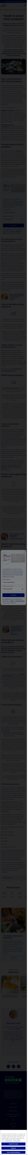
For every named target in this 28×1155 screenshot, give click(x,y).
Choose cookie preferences (13, 1152)
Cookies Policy (8, 1141)
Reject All (13, 1148)
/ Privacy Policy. (17, 1141)
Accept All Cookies (13, 1144)
